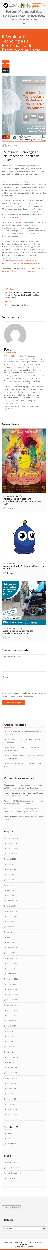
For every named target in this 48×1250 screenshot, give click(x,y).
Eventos (10, 1133)
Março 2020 (11, 1052)
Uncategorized (12, 1144)
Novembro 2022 (13, 963)
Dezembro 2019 (12, 1068)
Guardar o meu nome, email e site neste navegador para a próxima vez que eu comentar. (24, 694)
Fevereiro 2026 (12, 838)
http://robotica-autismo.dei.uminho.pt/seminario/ (21, 263)
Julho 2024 (11, 875)
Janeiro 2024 (11, 906)
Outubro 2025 (12, 854)
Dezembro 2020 (12, 1005)
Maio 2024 (10, 885)
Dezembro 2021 (12, 989)
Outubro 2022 (12, 968)
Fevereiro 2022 (12, 979)
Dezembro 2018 (12, 1109)
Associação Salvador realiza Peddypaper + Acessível (18, 632)
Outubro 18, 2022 (10, 563)
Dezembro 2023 (12, 911)
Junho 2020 (11, 1036)
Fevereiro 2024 (12, 901)
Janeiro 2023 (11, 953)
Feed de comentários (14, 1173)
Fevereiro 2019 (12, 1099)
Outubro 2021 (12, 1000)
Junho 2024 (11, 880)
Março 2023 (11, 942)
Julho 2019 (11, 1094)
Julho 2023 (11, 921)
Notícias (10, 1138)
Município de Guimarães (13, 1242)
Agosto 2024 (11, 869)
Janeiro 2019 (11, 1104)
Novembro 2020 (13, 1010)
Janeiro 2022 (11, 984)
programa (19, 222)
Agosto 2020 (11, 1026)
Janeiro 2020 (11, 1062)
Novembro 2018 (13, 1114)
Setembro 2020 (12, 1021)
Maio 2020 (10, 1041)
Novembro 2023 (13, 916)
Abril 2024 (10, 890)
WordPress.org (12, 1178)
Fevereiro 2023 (12, 948)
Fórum (14, 146)
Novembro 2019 (13, 1073)
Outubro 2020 (12, 1015)
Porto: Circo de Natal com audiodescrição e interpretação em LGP (22, 501)
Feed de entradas (13, 1168)
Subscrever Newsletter (11, 1207)
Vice (23, 1247)
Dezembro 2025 (12, 843)
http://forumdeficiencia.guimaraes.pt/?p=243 (19, 271)
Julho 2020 (11, 1031)
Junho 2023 (11, 927)
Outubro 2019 (12, 1078)
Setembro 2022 (12, 974)
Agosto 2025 (11, 859)
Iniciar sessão (12, 1163)
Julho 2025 (11, 864)
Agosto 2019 (11, 1088)
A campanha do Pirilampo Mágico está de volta (24, 567)
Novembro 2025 (13, 848)
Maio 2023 (10, 932)
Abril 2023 (10, 937)
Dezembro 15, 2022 (11, 496)
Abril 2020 (10, 1047)
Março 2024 (11, 895)
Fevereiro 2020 (12, 1057)
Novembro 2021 (13, 995)
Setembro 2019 (12, 1083)
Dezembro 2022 (12, 958)
